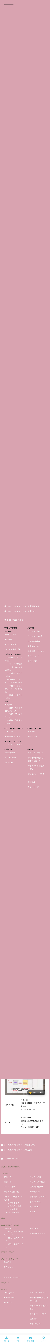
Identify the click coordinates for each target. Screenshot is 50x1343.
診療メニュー (9, 1176)
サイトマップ (35, 1323)
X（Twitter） (10, 1297)
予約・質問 (30, 1341)
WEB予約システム (37, 1233)
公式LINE (34, 1228)
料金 (18, 1341)
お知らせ (7, 1262)
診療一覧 (6, 1341)
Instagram (9, 1292)
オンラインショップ (12, 1277)
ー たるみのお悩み (13, 663)
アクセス (43, 1341)
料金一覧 (7, 1181)
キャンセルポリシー (38, 1292)
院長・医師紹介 (36, 1186)
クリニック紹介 (36, 1176)
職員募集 (33, 1318)
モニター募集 (9, 1186)
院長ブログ (8, 1267)
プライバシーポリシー (39, 1313)
